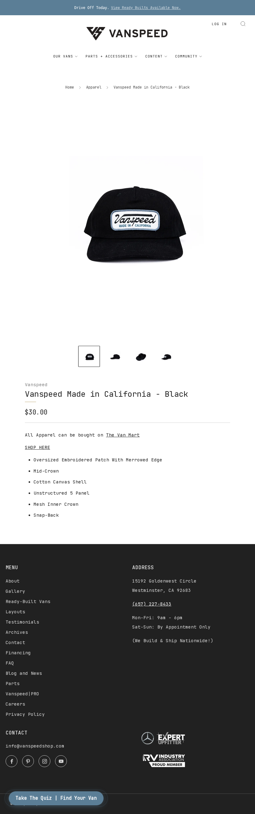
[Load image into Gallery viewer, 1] (89, 356)
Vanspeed (36, 384)
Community (186, 56)
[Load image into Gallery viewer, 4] (165, 356)
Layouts (15, 612)
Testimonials (22, 622)
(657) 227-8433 (151, 604)
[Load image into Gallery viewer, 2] (114, 356)
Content (154, 56)
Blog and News (24, 673)
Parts (13, 683)
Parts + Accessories (109, 56)
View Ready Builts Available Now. (146, 7)
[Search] (243, 23)
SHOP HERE (37, 447)
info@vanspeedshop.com (35, 746)
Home (69, 87)
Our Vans (63, 56)
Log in (219, 24)
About (13, 581)
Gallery (15, 591)
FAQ (10, 663)
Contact (15, 642)
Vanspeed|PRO (22, 694)
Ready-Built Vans (28, 601)
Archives (17, 632)
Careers (15, 704)
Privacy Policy (25, 714)
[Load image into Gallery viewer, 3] (140, 356)
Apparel (93, 87)
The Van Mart (123, 435)
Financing (18, 653)
